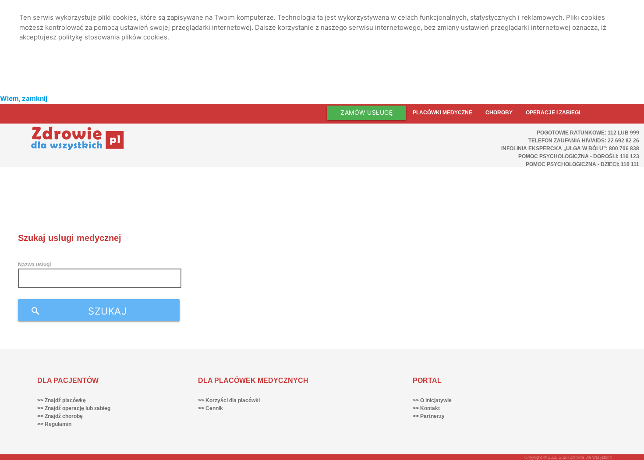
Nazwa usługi (34, 265)
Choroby (499, 113)
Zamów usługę (366, 112)
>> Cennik (210, 408)
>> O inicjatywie (432, 400)
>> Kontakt (426, 408)
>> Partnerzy (429, 416)
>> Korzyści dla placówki (229, 400)
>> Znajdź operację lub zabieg (73, 408)
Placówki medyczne (442, 113)
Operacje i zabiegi (553, 113)
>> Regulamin (54, 424)
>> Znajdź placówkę (61, 400)
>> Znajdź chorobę (60, 416)
